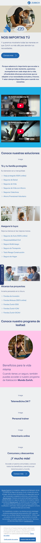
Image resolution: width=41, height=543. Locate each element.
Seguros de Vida (10, 184)
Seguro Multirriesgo (11, 244)
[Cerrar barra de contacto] (2, 266)
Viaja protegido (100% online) (15, 176)
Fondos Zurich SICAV (12, 313)
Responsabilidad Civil (12, 240)
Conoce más (8, 55)
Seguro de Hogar (10, 256)
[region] (20, 534)
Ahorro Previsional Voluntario (15, 196)
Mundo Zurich (6, 490)
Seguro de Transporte (12, 248)
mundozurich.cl (28, 521)
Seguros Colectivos (11, 192)
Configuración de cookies (11, 539)
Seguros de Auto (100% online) (15, 236)
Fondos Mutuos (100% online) (15, 300)
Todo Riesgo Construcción (14, 252)
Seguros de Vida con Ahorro (15, 188)
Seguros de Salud (11, 180)
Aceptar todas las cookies (28, 539)
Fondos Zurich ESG (11, 304)
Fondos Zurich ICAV (11, 309)
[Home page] (33, 3)
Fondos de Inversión (11, 296)
